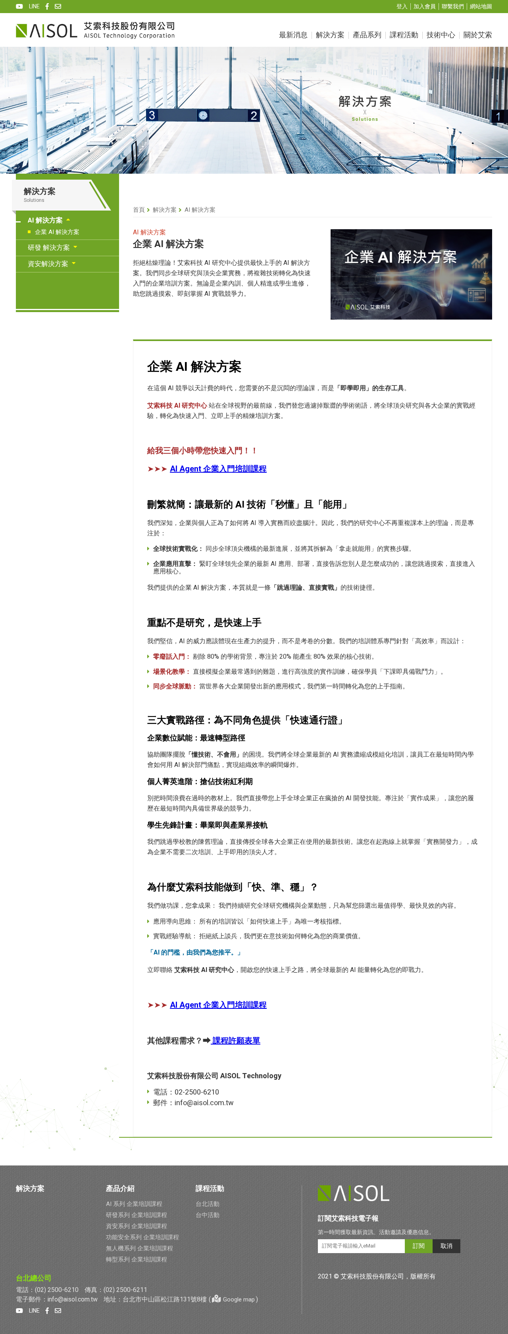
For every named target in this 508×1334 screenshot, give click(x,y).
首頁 (139, 209)
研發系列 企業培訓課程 (136, 1215)
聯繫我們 (453, 6)
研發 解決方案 (49, 248)
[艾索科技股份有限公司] (95, 30)
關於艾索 (478, 35)
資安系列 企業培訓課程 (136, 1226)
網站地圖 (481, 6)
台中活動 (207, 1215)
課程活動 (404, 35)
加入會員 (425, 6)
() (233, 1299)
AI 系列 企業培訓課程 (134, 1204)
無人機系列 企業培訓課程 (139, 1248)
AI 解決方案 (45, 220)
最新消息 (293, 35)
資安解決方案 (48, 264)
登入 (402, 6)
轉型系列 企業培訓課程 (136, 1259)
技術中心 (441, 35)
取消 (446, 1246)
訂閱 (419, 1246)
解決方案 (330, 35)
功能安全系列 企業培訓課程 (142, 1237)
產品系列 (367, 35)
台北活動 (207, 1204)
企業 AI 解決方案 (57, 232)
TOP (497, 1193)
